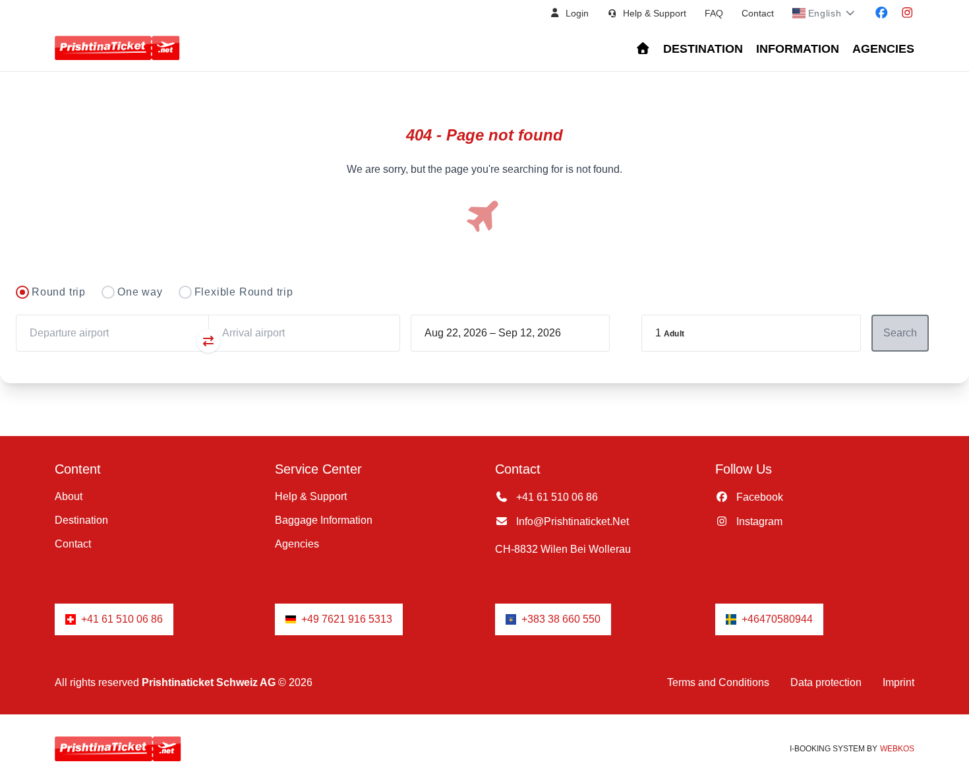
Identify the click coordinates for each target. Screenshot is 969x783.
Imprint (898, 682)
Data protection (826, 682)
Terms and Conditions (718, 682)
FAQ (714, 13)
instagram (758, 521)
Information (797, 48)
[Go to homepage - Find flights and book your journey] (643, 49)
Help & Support (311, 496)
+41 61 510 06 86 (556, 497)
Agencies (883, 48)
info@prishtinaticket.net (571, 521)
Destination (703, 48)
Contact (758, 13)
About (68, 496)
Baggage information (323, 520)
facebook (758, 497)
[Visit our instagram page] (907, 13)
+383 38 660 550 (561, 619)
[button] (569, 13)
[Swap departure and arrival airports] (208, 341)
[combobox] (112, 333)
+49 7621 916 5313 (346, 619)
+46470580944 (777, 619)
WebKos (897, 748)
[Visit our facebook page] (881, 13)
